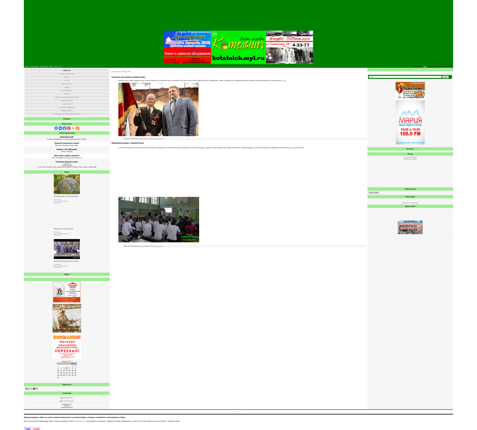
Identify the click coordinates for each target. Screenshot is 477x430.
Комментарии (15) (159, 138)
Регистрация (44, 66)
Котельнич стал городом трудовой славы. (129, 77)
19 (64, 373)
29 (72, 375)
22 (72, 373)
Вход (56, 66)
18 (61, 373)
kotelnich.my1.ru (80, 421)
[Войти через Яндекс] (69, 128)
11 (61, 370)
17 (58, 373)
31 (58, 377)
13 (67, 370)
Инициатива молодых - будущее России (128, 143)
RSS (60, 66)
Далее (284, 80)
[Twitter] (29, 388)
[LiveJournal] (37, 388)
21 (69, 373)
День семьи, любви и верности (66, 155)
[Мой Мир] (34, 388)
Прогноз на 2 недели (410, 159)
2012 (119, 71)
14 (69, 370)
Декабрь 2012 (66, 361)
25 (61, 375)
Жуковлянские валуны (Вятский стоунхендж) (67, 196)
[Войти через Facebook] (64, 128)
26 (64, 375)
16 (75, 370)
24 (58, 375)
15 (72, 370)
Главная (27, 66)
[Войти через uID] (56, 128)
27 (67, 375)
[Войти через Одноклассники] (77, 128)
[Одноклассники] (31, 388)
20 (67, 373)
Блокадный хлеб (67, 137)
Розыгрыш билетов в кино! (67, 162)
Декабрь (124, 71)
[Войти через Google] (73, 128)
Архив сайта (373, 193)
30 (75, 375)
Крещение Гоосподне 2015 (63, 229)
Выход (51, 66)
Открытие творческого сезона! (67, 143)
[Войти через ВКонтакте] (60, 128)
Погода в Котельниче (410, 157)
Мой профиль (35, 66)
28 (69, 375)
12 (64, 370)
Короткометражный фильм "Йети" (66, 261)
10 (58, 370)
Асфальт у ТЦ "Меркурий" (66, 149)
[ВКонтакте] (26, 388)
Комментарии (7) (159, 246)
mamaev (141, 246)
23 (75, 373)
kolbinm (141, 138)
